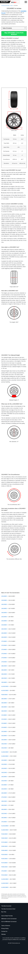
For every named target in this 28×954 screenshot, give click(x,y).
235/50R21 (4, 600)
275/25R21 (4, 797)
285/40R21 (4, 670)
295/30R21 (4, 702)
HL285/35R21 (4, 830)
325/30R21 (4, 731)
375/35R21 (4, 821)
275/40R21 (4, 649)
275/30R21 (4, 641)
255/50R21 (4, 625)
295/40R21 (4, 682)
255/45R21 (4, 789)
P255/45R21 (4, 854)
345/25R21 (4, 743)
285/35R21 (4, 666)
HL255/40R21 (4, 825)
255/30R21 (4, 784)
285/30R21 (4, 698)
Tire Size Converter (6, 906)
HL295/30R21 (4, 879)
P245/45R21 (4, 834)
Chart (11, 5)
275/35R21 (4, 645)
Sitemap (3, 934)
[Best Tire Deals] (10, 2)
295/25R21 (4, 801)
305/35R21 (4, 711)
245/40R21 (4, 608)
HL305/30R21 (4, 887)
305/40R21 (4, 809)
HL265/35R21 (4, 752)
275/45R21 (4, 653)
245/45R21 (4, 612)
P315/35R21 (4, 875)
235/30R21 (4, 760)
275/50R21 (4, 657)
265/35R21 (4, 629)
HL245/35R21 (4, 686)
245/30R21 (4, 776)
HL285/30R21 (4, 756)
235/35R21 (4, 764)
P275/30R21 (4, 842)
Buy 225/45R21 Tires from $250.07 (14, 33)
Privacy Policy (5, 928)
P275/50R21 (4, 862)
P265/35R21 (4, 838)
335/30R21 (4, 739)
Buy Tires (3, 911)
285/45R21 (4, 674)
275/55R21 (4, 661)
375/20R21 (4, 871)
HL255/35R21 (4, 690)
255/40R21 (4, 620)
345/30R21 (4, 817)
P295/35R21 (4, 846)
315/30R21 (4, 715)
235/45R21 (4, 768)
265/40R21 (4, 633)
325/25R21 (4, 813)
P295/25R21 (4, 866)
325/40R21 (4, 735)
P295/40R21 (4, 850)
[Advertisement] (14, 73)
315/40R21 (4, 723)
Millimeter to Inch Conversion (9, 918)
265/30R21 (4, 793)
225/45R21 (4, 596)
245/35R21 (4, 604)
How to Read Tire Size (7, 915)
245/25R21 (4, 772)
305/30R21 (4, 707)
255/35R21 (4, 616)
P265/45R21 (4, 694)
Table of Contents (7, 28)
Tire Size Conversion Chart (8, 909)
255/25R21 (4, 780)
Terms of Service (5, 925)
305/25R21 (4, 805)
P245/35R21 (4, 858)
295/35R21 (4, 678)
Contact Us (4, 931)
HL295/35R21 (4, 883)
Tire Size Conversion (5, 5)
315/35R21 (4, 719)
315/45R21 (4, 727)
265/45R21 (4, 637)
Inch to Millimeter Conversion (9, 921)
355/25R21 (4, 748)
